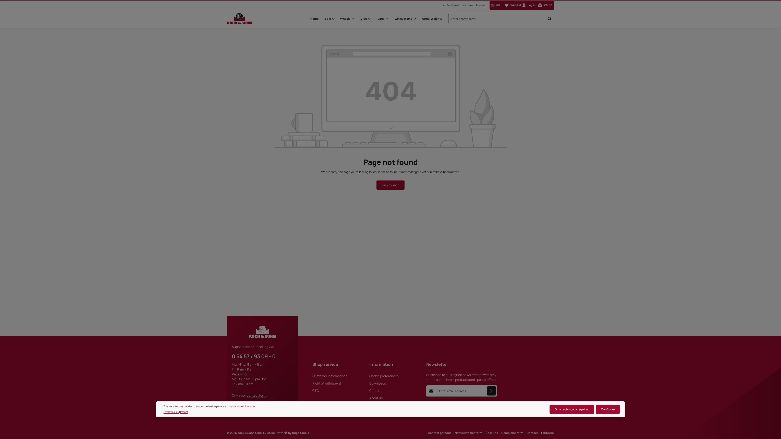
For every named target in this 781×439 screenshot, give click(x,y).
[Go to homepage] (239, 18)
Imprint (184, 412)
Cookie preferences (383, 376)
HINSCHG (547, 433)
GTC (315, 390)
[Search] (549, 18)
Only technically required (572, 409)
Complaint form (512, 433)
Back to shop (390, 185)
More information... (247, 406)
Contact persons (440, 433)
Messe (480, 5)
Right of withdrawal (326, 383)
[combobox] (496, 18)
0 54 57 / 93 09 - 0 (254, 356)
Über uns (491, 433)
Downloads (377, 383)
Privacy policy (171, 412)
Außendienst (451, 5)
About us (376, 398)
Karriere (468, 5)
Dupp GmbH (300, 433)
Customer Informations (329, 376)
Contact (532, 433)
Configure (608, 409)
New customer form (468, 433)
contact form (256, 395)
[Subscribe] (491, 391)
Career (374, 390)
